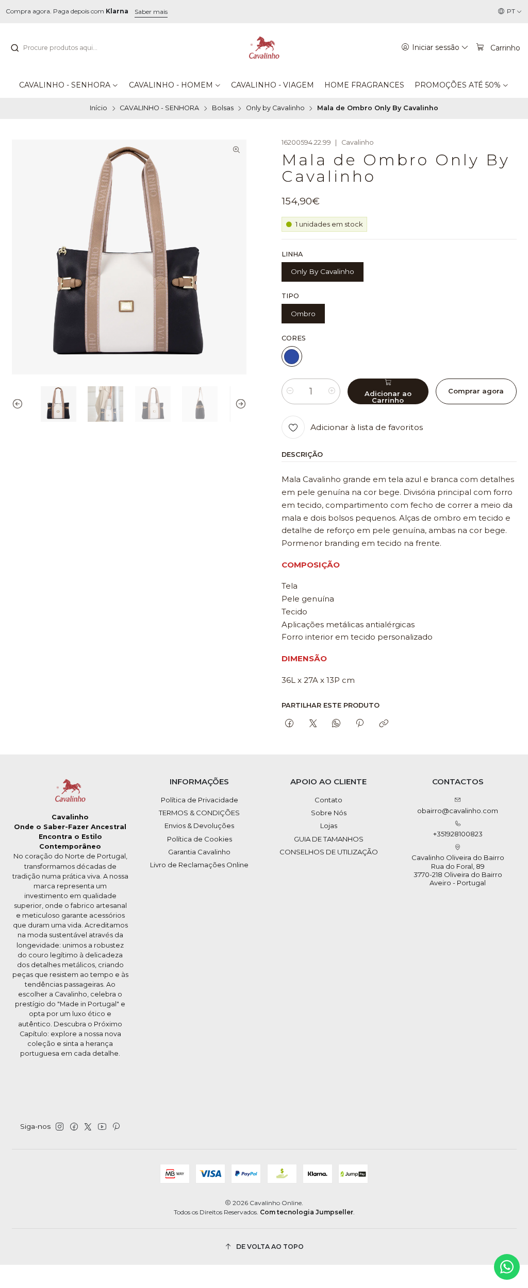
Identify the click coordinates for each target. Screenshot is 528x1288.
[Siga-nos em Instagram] (59, 1127)
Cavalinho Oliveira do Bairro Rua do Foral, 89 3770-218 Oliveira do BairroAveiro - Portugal (457, 870)
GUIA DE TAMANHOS (329, 839)
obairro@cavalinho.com (457, 810)
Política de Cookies (199, 839)
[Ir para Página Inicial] (264, 48)
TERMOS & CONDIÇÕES (199, 813)
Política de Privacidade (199, 800)
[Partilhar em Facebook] (290, 723)
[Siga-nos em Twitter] (88, 1127)
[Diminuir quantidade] (290, 391)
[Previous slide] (19, 404)
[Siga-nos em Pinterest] (116, 1127)
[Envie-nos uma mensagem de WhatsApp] (507, 1267)
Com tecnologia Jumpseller (306, 1212)
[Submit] (14, 48)
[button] (69, 85)
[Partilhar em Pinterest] (360, 723)
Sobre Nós (328, 813)
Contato (328, 800)
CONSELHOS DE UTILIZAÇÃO (328, 852)
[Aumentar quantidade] (332, 391)
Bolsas (223, 108)
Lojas (328, 825)
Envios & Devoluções (199, 825)
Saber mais (151, 11)
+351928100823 (458, 834)
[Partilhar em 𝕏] (313, 723)
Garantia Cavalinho (199, 852)
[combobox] (62, 48)
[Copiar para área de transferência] (383, 723)
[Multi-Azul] (292, 356)
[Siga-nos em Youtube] (102, 1127)
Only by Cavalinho (275, 108)
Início (98, 108)
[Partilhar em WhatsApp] (336, 723)
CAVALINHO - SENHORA (159, 108)
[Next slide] (238, 404)
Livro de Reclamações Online (199, 865)
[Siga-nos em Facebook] (74, 1127)
